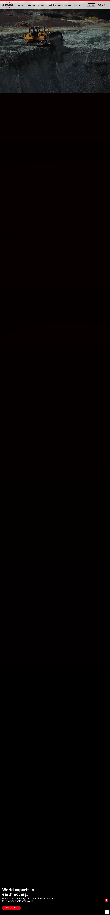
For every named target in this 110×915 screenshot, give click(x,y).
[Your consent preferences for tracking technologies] (107, 912)
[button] (11, 908)
